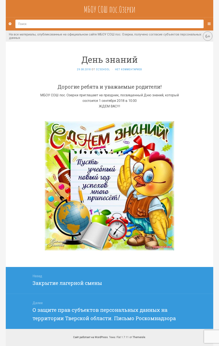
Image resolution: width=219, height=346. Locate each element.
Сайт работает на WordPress (90, 337)
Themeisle (139, 337)
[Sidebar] (10, 24)
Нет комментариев (128, 69)
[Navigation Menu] (209, 24)
